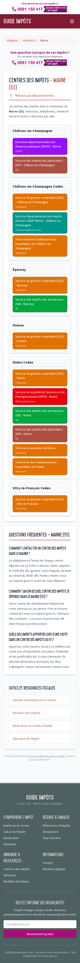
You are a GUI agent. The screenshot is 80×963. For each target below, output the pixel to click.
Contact (48, 863)
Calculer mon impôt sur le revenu (34, 700)
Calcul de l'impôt (14, 832)
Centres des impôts (17, 869)
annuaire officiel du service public (46, 756)
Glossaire (10, 875)
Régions (12, 40)
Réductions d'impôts (56, 825)
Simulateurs (50, 832)
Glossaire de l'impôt (26, 739)
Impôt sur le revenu (16, 825)
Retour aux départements (34, 95)
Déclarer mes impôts (26, 713)
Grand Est (29, 40)
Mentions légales (54, 869)
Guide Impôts (17, 21)
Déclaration (11, 838)
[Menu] (72, 21)
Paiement (10, 844)
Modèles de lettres (16, 881)
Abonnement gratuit (40, 934)
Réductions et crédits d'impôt (32, 726)
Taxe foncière (52, 838)
